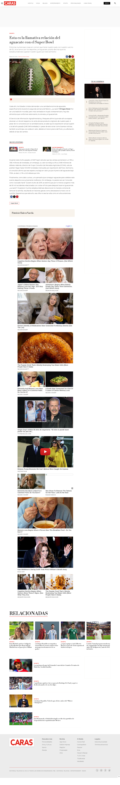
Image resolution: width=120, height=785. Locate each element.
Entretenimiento (55, 3)
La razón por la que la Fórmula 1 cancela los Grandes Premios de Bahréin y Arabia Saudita (56, 666)
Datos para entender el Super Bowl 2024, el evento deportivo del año (28, 149)
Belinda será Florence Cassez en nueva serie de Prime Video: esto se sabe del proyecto (98, 132)
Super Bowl (14, 203)
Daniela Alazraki (32, 152)
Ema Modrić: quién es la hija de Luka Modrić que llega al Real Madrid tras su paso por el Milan (20, 645)
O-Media (80, 739)
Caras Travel (88, 3)
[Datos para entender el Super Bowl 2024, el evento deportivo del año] (13, 149)
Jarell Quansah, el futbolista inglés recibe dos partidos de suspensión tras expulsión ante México (54, 719)
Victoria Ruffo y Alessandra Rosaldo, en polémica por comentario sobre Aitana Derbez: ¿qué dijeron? (99, 117)
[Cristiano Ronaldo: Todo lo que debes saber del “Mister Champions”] (20, 701)
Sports (65, 3)
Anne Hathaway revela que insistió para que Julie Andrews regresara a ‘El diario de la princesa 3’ (98, 110)
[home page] (10, 3)
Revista (107, 3)
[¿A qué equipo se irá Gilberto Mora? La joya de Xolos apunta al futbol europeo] (73, 631)
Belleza (45, 3)
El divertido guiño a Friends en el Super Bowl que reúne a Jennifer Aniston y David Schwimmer (63, 150)
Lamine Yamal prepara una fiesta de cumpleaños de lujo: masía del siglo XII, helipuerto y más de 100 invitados (98, 646)
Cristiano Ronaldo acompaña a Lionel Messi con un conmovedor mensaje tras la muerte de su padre (46, 646)
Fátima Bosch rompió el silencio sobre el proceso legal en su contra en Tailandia (98, 139)
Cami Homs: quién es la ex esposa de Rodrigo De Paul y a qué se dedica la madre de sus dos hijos (56, 684)
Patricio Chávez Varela (23, 56)
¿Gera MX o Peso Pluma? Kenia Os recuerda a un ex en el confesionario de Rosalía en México (98, 102)
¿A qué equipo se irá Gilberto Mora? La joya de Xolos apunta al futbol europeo (72, 645)
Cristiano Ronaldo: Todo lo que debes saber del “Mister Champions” (53, 702)
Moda (38, 3)
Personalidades (76, 3)
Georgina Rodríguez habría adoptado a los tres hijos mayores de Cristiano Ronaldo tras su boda (98, 124)
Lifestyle (30, 3)
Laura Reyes (64, 154)
